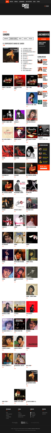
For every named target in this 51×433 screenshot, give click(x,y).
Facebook (33, 415)
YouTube (33, 412)
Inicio (7, 1)
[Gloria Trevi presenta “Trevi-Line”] (40, 69)
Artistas (11, 1)
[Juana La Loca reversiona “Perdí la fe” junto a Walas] (40, 61)
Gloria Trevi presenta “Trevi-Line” (45, 70)
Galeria (25, 38)
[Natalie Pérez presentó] (40, 85)
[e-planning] (35, 422)
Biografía (6, 38)
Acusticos (20, 414)
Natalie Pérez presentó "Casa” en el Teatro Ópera (45, 87)
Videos (20, 38)
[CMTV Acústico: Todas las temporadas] (44, 34)
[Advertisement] (25, 23)
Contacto (44, 414)
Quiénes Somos (44, 412)
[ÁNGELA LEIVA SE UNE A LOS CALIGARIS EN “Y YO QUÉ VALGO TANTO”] (40, 93)
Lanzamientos (21, 1)
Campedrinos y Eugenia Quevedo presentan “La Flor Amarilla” (45, 78)
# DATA (19, 412)
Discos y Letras (13, 38)
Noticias (16, 1)
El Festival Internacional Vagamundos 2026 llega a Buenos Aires (45, 104)
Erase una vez (20, 416)
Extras (38, 1)
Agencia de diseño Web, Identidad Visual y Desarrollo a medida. (27, 430)
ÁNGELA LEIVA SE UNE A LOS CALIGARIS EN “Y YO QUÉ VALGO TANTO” (45, 95)
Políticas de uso (37, 428)
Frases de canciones (21, 415)
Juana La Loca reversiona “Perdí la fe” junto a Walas (45, 63)
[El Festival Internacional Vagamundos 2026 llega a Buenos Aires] (40, 102)
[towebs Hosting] (15, 422)
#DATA (34, 1)
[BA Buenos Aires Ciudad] (24, 422)
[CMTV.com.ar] (25, 6)
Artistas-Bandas (9, 414)
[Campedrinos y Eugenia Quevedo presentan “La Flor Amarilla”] (40, 76)
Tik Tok (33, 416)
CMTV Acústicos (29, 1)
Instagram (34, 414)
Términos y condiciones (31, 428)
